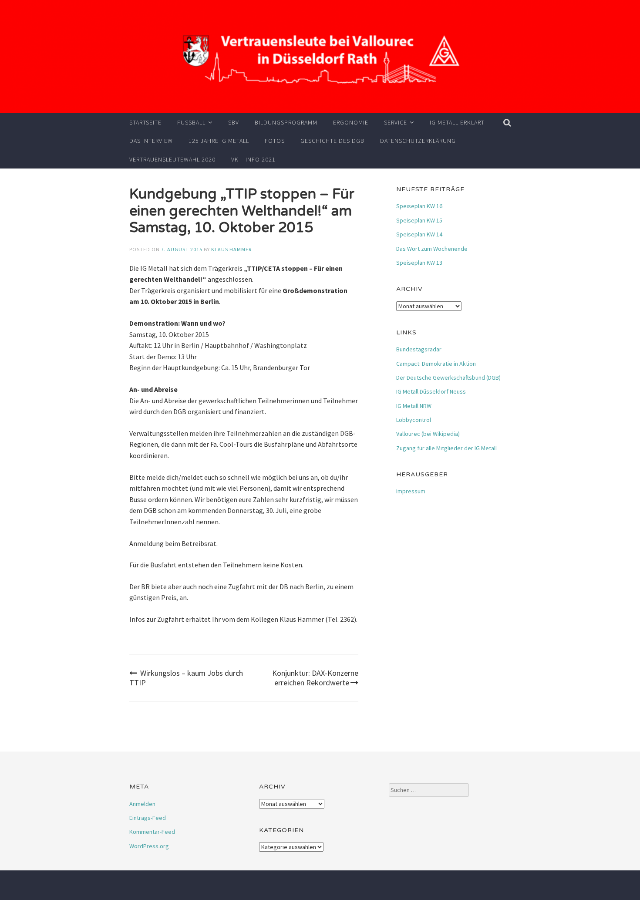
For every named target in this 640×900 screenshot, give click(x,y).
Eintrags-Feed (147, 818)
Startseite (145, 122)
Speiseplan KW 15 (419, 220)
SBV (233, 122)
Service (395, 122)
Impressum (410, 491)
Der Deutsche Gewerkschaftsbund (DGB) (448, 377)
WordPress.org (149, 846)
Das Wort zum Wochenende (432, 249)
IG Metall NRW (413, 406)
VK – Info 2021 (253, 159)
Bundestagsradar (418, 349)
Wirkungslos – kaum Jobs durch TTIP (186, 678)
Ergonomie (350, 122)
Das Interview (151, 141)
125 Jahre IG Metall (219, 141)
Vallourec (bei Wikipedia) (428, 434)
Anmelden (142, 804)
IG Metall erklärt (457, 122)
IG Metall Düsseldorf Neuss (431, 391)
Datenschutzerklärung (418, 141)
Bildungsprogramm (286, 122)
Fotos (275, 141)
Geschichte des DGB (332, 141)
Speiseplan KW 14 (419, 234)
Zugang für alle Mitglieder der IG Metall (446, 448)
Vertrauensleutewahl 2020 (172, 159)
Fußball (191, 122)
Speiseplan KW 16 (419, 206)
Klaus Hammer (231, 249)
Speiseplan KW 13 (419, 262)
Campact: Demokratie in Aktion (436, 363)
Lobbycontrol (413, 420)
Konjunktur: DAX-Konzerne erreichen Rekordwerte (315, 678)
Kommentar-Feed (152, 832)
